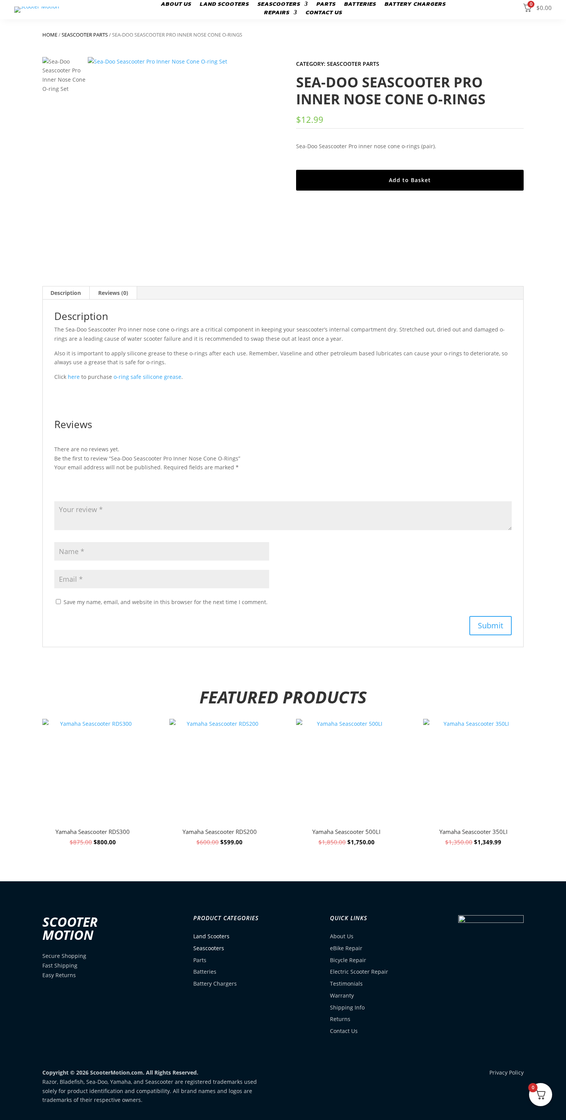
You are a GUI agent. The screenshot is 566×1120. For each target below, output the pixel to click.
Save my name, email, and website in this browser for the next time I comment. (166, 602)
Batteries (360, 4)
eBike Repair (346, 948)
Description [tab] (65, 292)
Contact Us (324, 13)
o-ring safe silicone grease (147, 376)
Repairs (277, 13)
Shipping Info (347, 1007)
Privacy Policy (506, 1072)
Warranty (342, 995)
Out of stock (92, 826)
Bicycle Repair (348, 960)
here (74, 376)
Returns (340, 1019)
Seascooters (279, 4)
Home (49, 34)
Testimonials (346, 983)
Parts (326, 4)
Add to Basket (410, 180)
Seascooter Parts (85, 34)
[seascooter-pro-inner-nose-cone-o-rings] (179, 148)
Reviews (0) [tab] (113, 292)
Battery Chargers (415, 4)
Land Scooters (224, 4)
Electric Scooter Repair (359, 971)
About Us (176, 4)
